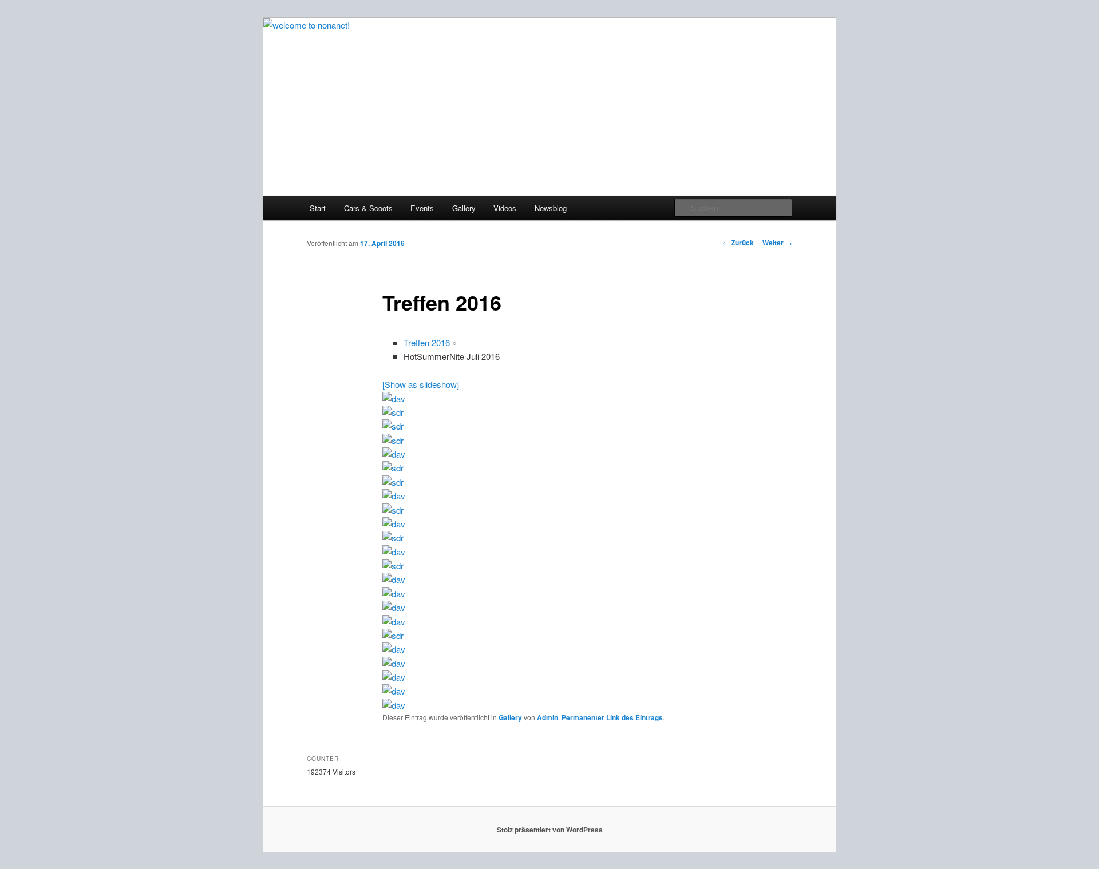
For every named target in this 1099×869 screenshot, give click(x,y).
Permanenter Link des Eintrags (612, 717)
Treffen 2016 (427, 342)
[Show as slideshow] (420, 384)
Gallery (464, 208)
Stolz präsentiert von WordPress (550, 829)
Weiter (777, 242)
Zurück (738, 242)
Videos (504, 208)
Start (318, 208)
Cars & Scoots (368, 208)
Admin (547, 717)
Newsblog (551, 208)
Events (422, 208)
